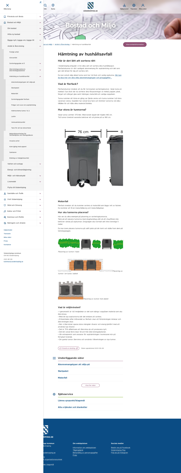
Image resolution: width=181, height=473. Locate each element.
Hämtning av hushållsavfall (19, 76)
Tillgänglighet (78, 450)
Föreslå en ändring (68, 348)
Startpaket (15, 88)
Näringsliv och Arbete (16, 223)
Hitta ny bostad (14, 34)
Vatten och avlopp (15, 164)
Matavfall (14, 93)
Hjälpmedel (8, 230)
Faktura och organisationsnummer (48, 459)
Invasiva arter (14, 141)
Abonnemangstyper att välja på (23, 82)
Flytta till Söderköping (17, 187)
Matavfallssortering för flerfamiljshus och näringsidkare (21, 134)
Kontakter (7, 244)
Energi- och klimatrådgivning (19, 170)
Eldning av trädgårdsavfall (19, 158)
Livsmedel (12, 182)
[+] (40, 17)
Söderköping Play (118, 450)
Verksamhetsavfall (18, 122)
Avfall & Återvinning (16, 46)
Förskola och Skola (15, 16)
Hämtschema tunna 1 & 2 (20, 111)
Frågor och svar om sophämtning (23, 105)
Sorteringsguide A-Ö (17, 63)
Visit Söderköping (14, 199)
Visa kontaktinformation (135, 44)
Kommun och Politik (15, 217)
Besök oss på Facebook (120, 448)
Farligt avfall (14, 52)
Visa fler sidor (90, 385)
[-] (40, 22)
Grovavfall (13, 57)
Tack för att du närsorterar (21, 128)
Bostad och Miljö (14, 22)
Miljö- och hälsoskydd (16, 176)
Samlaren (12, 152)
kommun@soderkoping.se (13, 261)
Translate (7, 233)
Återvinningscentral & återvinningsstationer (17, 69)
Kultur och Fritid (14, 211)
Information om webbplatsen (84, 448)
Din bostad (12, 28)
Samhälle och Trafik (15, 193)
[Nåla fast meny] (40, 2)
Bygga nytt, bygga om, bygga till (21, 40)
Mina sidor (8, 237)
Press (6, 241)
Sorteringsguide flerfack (20, 99)
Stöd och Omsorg (14, 205)
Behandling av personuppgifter (85, 453)
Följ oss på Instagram (119, 453)
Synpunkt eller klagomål (44, 464)
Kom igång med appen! (17, 146)
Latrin (13, 116)
